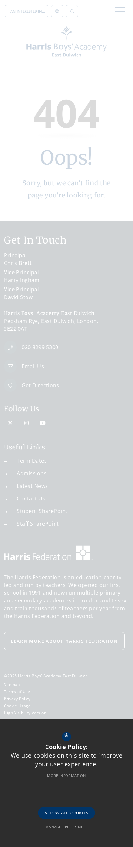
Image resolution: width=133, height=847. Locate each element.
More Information (66, 775)
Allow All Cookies (66, 813)
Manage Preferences (67, 826)
